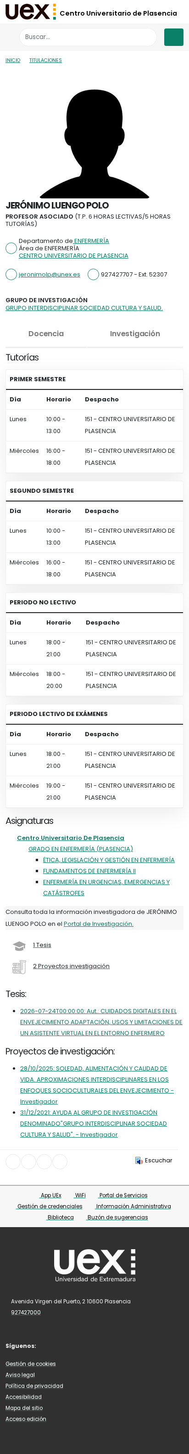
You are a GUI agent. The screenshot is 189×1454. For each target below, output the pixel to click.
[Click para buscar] (147, 37)
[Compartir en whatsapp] (59, 1161)
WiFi (80, 1195)
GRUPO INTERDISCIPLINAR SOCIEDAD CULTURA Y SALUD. (84, 308)
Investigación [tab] (135, 333)
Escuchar (158, 1160)
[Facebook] (51, 1345)
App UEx (50, 1195)
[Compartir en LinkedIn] (44, 1161)
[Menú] (173, 37)
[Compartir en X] (28, 1161)
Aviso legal (20, 1375)
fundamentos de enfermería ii (89, 871)
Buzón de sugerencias (117, 1217)
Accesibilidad (24, 1397)
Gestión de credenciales (49, 1206)
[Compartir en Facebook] (13, 1161)
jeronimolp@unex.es (49, 274)
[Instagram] (78, 1345)
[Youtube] (91, 1345)
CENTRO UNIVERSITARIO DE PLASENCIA (73, 255)
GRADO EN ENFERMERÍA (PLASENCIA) (80, 849)
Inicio (13, 60)
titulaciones (45, 60)
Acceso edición (26, 1419)
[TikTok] (104, 1345)
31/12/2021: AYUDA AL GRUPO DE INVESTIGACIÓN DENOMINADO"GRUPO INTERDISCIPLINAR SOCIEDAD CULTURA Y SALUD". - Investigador (93, 1123)
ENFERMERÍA (91, 241)
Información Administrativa (133, 1206)
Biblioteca (60, 1217)
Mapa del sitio (24, 1408)
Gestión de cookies (31, 1364)
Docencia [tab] (45, 333)
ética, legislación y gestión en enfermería (109, 860)
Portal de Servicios (123, 1195)
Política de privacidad (34, 1386)
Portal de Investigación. (98, 923)
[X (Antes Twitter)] (64, 1345)
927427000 (26, 1312)
